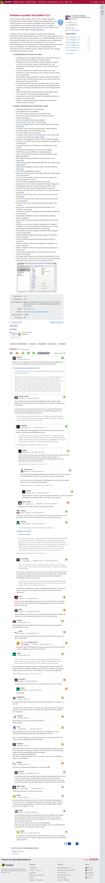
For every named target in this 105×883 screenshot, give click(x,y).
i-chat (18, 727)
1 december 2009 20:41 (33, 833)
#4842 (26, 218)
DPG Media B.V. (21, 869)
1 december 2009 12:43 (38, 427)
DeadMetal (24, 425)
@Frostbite (21, 633)
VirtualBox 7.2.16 (74, 37)
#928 (58, 258)
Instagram (91, 872)
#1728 (18, 222)
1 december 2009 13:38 (32, 773)
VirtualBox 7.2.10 (74, 42)
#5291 (27, 118)
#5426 (42, 120)
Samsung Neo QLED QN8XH (66, 870)
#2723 (22, 169)
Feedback (74, 19)
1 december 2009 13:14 (23, 764)
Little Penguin (25, 558)
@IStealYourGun (30, 493)
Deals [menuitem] (66, 2)
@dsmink (21, 681)
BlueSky (90, 868)
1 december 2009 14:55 (37, 471)
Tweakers (4, 869)
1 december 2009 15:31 (42, 493)
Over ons (38, 870)
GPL (44, 432)
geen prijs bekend (27, 332)
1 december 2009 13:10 (32, 633)
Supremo (19, 357)
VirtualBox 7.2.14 (75, 40)
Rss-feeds (91, 875)
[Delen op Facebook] (70, 25)
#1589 (47, 228)
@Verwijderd (24, 690)
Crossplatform (42, 344)
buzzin (20, 609)
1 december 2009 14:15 (51, 503)
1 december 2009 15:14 (35, 729)
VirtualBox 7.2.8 (74, 45)
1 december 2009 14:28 (35, 690)
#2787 (23, 165)
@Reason (23, 833)
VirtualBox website (27, 124)
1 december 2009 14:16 (31, 681)
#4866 (22, 196)
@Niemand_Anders (26, 427)
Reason (21, 810)
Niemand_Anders (24, 396)
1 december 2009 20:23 (31, 812)
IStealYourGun (28, 469)
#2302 (22, 192)
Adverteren (32, 868)
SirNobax (23, 521)
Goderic (24, 450)
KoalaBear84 (20, 697)
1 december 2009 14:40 (37, 452)
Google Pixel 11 (62, 872)
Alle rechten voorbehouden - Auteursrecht (13, 870)
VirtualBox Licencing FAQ (23, 531)
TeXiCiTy (21, 771)
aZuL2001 (20, 716)
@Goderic (27, 471)
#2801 (37, 137)
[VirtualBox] (15, 335)
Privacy (31, 877)
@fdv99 (35, 644)
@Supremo (22, 398)
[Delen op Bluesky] (76, 25)
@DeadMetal (25, 452)
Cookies (31, 880)
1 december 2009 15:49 (32, 611)
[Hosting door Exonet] (91, 860)
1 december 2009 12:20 (32, 398)
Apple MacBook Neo (63, 868)
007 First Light (61, 877)
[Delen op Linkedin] (73, 25)
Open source (52, 344)
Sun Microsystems (29, 309)
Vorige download (16, 322)
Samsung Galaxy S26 (63, 875)
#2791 (42, 137)
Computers (32, 344)
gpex (73, 28)
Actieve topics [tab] (102, 13)
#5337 (28, 233)
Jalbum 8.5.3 (15, 853)
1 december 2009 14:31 (23, 699)
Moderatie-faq (25, 349)
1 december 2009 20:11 (23, 797)
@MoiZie (21, 812)
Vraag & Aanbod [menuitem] (52, 2)
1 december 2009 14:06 (23, 655)
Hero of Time (24, 642)
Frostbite (19, 620)
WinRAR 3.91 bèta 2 (17, 851)
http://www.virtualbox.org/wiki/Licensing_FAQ (26, 368)
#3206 (26, 156)
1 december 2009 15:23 (51, 560)
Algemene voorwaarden (36, 875)
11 (88, 39)
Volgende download (56, 322)
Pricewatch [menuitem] (42, 2)
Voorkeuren (39, 880)
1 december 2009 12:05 (23, 359)
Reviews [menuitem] (21, 2)
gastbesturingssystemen (36, 29)
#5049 (25, 201)
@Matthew (21, 773)
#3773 (57, 184)
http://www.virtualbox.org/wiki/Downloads (36, 312)
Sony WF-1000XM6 (63, 880)
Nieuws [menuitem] (15, 2)
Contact (31, 870)
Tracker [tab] (102, 8)
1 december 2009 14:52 (23, 718)
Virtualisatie (62, 344)
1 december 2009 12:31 (38, 512)
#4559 (22, 126)
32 (67, 25)
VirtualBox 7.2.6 (74, 47)
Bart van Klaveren (80, 16)
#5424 (48, 152)
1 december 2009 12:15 (32, 598)
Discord (90, 877)
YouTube (90, 870)
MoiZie (19, 795)
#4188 (47, 182)
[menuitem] (91, 2)
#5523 (18, 165)
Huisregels (32, 872)
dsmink (19, 653)
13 (88, 47)
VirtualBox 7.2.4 (74, 50)
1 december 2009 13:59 (45, 644)
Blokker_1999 (26, 502)
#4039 (28, 254)
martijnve (23, 511)
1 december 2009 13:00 (23, 622)
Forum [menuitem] (61, 2)
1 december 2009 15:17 (23, 745)
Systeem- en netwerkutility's (18, 344)
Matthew (19, 762)
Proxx (20, 596)
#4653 (23, 143)
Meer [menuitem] (71, 2)
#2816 (56, 139)
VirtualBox (13, 329)
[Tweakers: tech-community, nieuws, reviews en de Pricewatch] (6, 2)
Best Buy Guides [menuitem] (31, 2)
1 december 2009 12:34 (38, 523)
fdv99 (20, 631)
